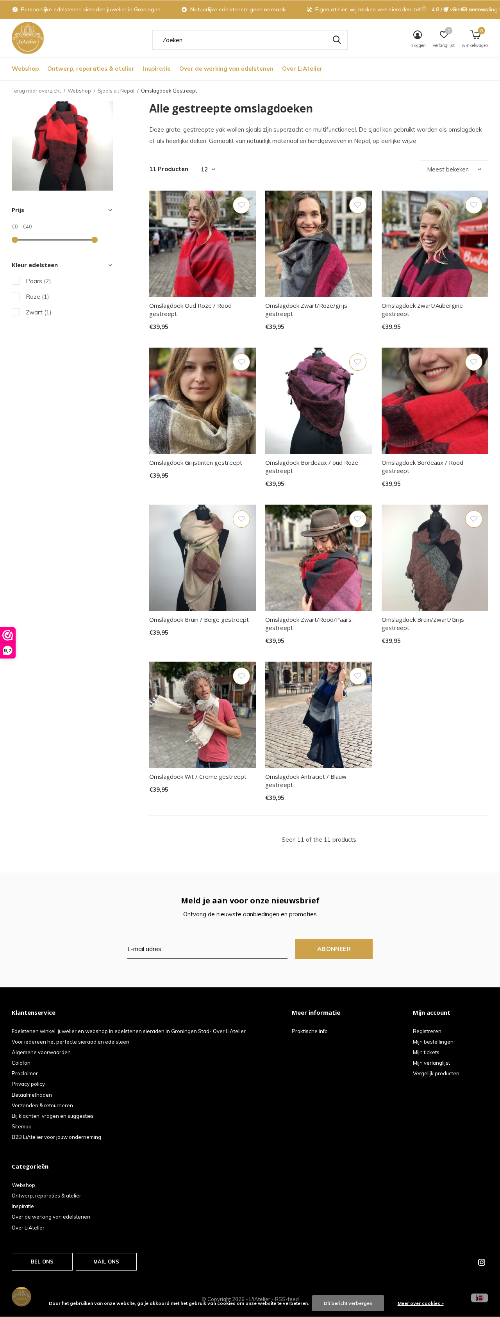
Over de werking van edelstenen (226, 68)
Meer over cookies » (421, 1303)
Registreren (427, 1031)
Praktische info (310, 1031)
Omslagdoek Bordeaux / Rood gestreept (422, 467)
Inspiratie (157, 68)
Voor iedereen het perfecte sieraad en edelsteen (70, 1042)
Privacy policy (28, 1084)
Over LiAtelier (302, 68)
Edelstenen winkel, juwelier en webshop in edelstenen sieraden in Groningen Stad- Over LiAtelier (129, 1031)
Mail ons (106, 1261)
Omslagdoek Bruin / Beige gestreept (199, 619)
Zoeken (337, 40)
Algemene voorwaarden (41, 1052)
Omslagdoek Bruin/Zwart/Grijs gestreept (423, 624)
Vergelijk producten (436, 1073)
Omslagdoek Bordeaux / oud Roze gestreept (311, 467)
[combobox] (250, 40)
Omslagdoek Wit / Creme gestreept (197, 776)
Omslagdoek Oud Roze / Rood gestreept (190, 310)
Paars (38, 281)
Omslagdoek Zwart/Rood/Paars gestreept (308, 624)
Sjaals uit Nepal (116, 90)
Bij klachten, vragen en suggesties (53, 1116)
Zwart (39, 312)
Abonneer (334, 949)
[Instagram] (481, 1262)
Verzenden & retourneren (42, 1105)
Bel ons (42, 1261)
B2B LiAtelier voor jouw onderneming (56, 1137)
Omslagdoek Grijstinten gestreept (195, 462)
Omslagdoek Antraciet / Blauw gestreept (305, 781)
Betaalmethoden (32, 1095)
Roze (37, 296)
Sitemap (22, 1126)
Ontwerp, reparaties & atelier (90, 68)
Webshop (25, 68)
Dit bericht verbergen (348, 1303)
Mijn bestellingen (433, 1042)
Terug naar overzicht (36, 90)
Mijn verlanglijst (431, 1063)
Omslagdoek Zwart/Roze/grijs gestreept (306, 310)
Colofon (21, 1063)
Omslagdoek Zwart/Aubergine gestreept (422, 310)
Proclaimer (25, 1073)
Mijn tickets (426, 1052)
